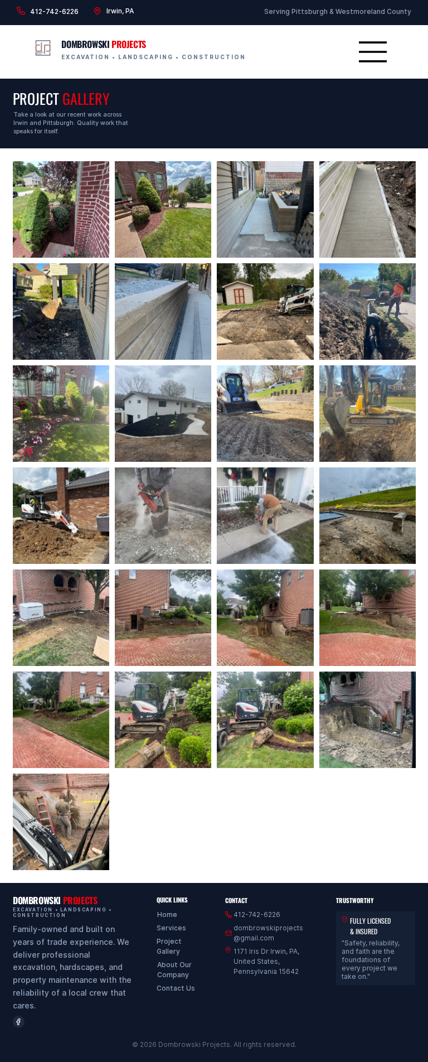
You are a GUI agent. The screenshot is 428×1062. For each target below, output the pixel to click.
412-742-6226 (54, 11)
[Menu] (373, 52)
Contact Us (176, 988)
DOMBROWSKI (103, 44)
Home (167, 914)
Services (171, 928)
